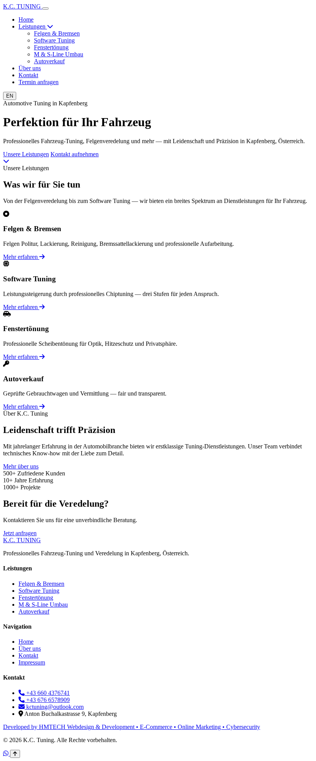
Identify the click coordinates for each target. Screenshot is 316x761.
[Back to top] (15, 754)
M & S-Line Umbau (58, 54)
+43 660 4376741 (47, 693)
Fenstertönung (51, 47)
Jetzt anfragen (20, 533)
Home (26, 19)
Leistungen (32, 26)
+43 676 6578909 (47, 700)
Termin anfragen (38, 82)
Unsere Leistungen (26, 154)
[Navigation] (45, 8)
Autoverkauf (49, 61)
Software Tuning (54, 40)
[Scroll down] (6, 161)
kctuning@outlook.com (54, 707)
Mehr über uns (21, 466)
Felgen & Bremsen (57, 33)
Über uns (29, 68)
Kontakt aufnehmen (74, 154)
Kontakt (28, 75)
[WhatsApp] (6, 753)
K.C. (22, 6)
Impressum (31, 662)
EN (9, 96)
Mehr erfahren (21, 257)
